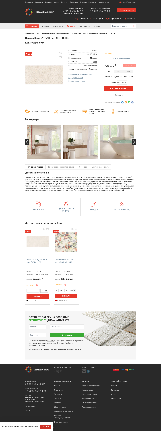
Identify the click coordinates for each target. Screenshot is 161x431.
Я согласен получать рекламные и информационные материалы (56, 349)
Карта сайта (30, 406)
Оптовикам (39, 2)
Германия (45, 33)
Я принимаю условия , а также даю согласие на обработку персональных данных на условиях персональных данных (56, 343)
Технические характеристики (61, 167)
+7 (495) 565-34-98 (72, 11)
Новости (83, 2)
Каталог (33, 26)
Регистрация (131, 2)
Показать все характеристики (80, 74)
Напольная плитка (89, 394)
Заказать (119, 95)
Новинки (46, 26)
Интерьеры (58, 26)
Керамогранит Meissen (59, 33)
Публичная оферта (61, 422)
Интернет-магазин (62, 381)
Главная (28, 33)
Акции (72, 26)
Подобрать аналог (75, 78)
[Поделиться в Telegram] (122, 102)
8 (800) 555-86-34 (100, 11)
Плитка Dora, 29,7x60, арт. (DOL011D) (37, 260)
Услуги (56, 2)
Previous (27, 142)
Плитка (36, 33)
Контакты (92, 2)
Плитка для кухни (89, 407)
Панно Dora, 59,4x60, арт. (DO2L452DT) (64, 260)
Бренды (96, 26)
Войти (124, 2)
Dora (95, 62)
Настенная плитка (89, 398)
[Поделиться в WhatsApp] (129, 102)
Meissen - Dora (33, 301)
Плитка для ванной (89, 403)
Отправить (67, 335)
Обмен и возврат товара (63, 411)
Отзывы (83, 167)
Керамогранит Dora (78, 33)
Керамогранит (88, 390)
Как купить (64, 2)
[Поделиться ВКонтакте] (132, 102)
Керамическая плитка (91, 386)
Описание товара (35, 167)
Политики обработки (65, 343)
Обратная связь (103, 2)
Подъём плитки (123, 112)
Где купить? (74, 2)
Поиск (27, 411)
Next (134, 142)
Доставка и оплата (100, 167)
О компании (29, 2)
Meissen (93, 58)
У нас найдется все (119, 381)
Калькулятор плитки (76, 81)
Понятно (45, 427)
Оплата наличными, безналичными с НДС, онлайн (97, 111)
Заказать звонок (127, 10)
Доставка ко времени (40, 112)
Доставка (48, 2)
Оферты (50, 341)
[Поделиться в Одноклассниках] (126, 102)
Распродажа (84, 26)
